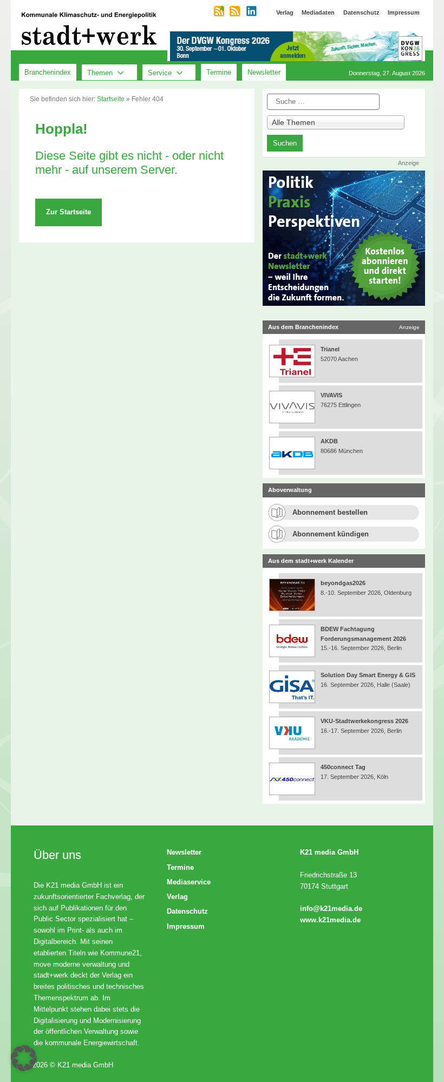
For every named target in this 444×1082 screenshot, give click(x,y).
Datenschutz (187, 911)
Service (160, 72)
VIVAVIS (331, 395)
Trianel (330, 349)
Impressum (186, 926)
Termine (218, 72)
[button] (24, 1058)
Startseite (111, 99)
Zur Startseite (68, 212)
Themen (100, 72)
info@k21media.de (331, 908)
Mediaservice (189, 882)
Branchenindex (47, 72)
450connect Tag (343, 767)
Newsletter (263, 72)
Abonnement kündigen (330, 534)
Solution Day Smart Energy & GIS (368, 675)
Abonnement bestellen (330, 512)
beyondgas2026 (344, 583)
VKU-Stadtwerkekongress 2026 (365, 721)
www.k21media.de (330, 920)
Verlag (177, 897)
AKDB (329, 441)
